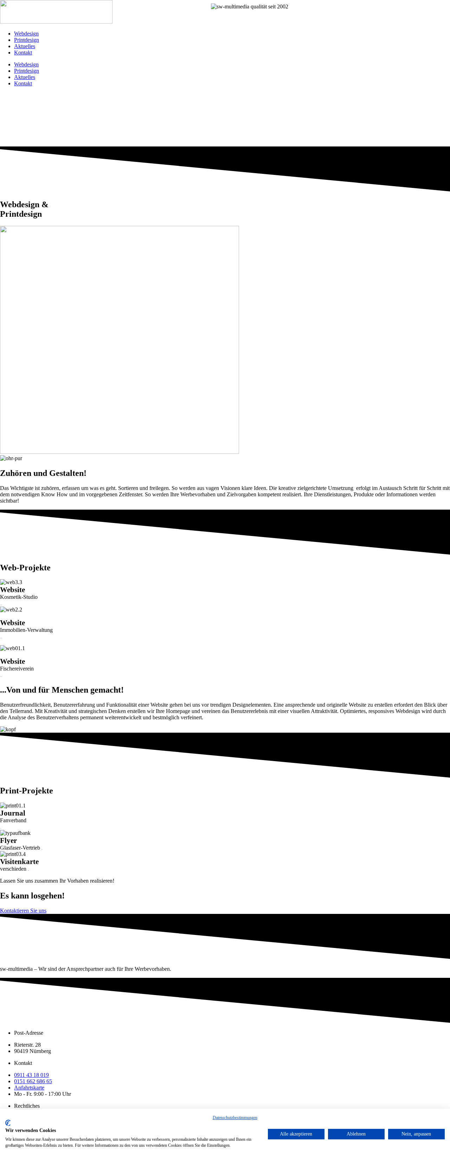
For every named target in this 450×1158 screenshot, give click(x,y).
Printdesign (26, 40)
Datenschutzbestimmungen (235, 1117)
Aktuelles (24, 46)
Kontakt (23, 52)
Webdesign (26, 34)
